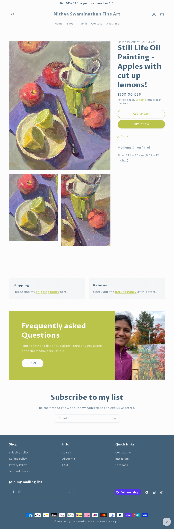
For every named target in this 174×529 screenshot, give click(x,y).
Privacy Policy (18, 465)
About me (68, 459)
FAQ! (32, 363)
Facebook (121, 465)
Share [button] (124, 136)
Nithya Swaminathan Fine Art (80, 521)
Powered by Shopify (108, 521)
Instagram (122, 459)
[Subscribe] (115, 418)
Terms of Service (20, 471)
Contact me (123, 452)
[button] (13, 14)
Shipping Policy (19, 452)
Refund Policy (18, 459)
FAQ (65, 465)
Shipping (141, 100)
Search (66, 452)
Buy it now (141, 124)
